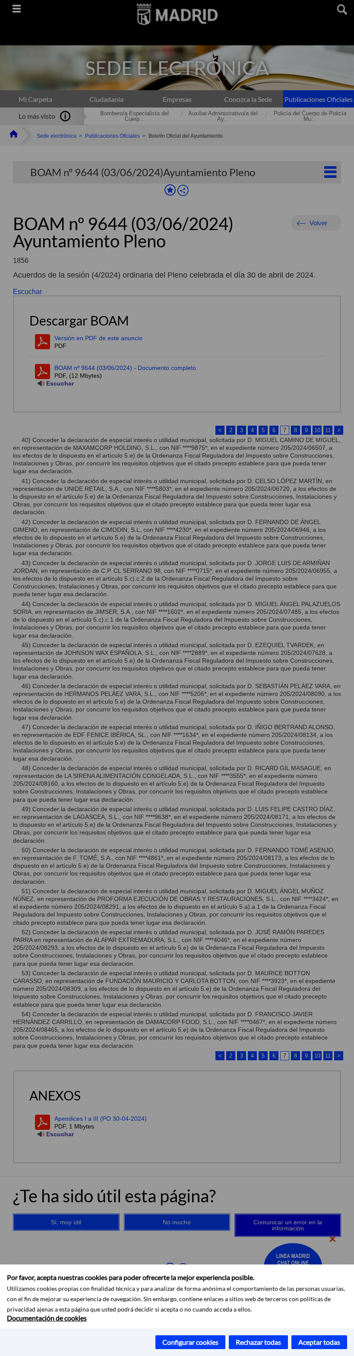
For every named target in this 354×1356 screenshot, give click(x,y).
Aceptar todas (319, 1342)
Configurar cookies (190, 1342)
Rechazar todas (258, 1342)
